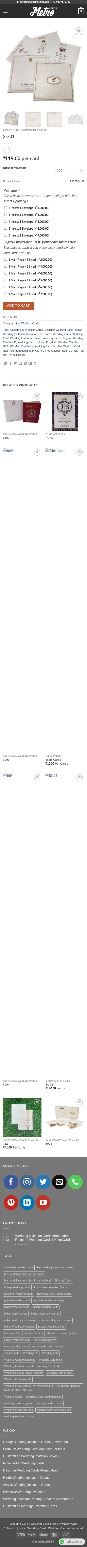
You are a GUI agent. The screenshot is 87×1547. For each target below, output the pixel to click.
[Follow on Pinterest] (11, 1202)
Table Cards (53, 759)
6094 (6, 1084)
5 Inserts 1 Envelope (28, 228)
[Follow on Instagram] (27, 1182)
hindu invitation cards (16, 1306)
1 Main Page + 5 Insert (30, 287)
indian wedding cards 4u (45, 1313)
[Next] (77, 67)
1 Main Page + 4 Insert (30, 280)
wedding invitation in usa (18, 1416)
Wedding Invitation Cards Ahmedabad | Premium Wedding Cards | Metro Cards (43, 1237)
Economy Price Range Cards (54, 1293)
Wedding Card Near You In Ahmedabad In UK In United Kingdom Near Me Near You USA (43, 350)
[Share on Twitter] (15, 363)
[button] (5, 11)
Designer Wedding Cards (59, 329)
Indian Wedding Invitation (19, 1326)
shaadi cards (11, 1353)
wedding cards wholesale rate (54, 1409)
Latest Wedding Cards (58, 334)
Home (7, 130)
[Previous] (9, 67)
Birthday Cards (63, 1280)
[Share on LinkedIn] (30, 363)
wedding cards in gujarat (18, 1403)
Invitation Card (34, 334)
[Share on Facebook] (10, 363)
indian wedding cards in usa (55, 1320)
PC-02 (50, 437)
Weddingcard (17, 354)
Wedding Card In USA (60, 1372)
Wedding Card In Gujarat (57, 338)
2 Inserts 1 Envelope (28, 208)
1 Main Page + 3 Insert (30, 273)
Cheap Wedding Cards (17, 1287)
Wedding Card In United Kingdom (37, 342)
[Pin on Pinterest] (25, 363)
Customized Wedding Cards (26, 329)
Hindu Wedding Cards (45, 1306)
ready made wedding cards (48, 1346)
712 (5, 1143)
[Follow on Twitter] (43, 1182)
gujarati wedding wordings (49, 1300)
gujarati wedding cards (17, 1300)
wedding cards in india (49, 1403)
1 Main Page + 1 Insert (30, 259)
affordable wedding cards (18, 1267)
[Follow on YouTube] (43, 1202)
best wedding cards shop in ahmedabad (27, 1280)
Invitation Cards (34, 1333)
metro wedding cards (16, 1346)
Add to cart (18, 305)
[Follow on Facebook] (11, 1182)
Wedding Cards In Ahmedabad (43, 1396)
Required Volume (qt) (15, 168)
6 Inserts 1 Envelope (28, 235)
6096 (6, 759)
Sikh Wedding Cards (31, 130)
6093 (49, 1143)
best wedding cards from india (54, 1267)
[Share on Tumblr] (35, 363)
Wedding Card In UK (49, 1366)
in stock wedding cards (51, 1326)
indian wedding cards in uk (19, 1320)
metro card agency (45, 1339)
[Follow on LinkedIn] (27, 1202)
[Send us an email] (59, 1182)
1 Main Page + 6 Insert (30, 294)
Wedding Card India (21, 346)
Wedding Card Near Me (48, 346)
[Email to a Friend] (20, 363)
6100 (6, 437)
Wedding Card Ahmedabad (25, 338)
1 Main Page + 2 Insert (30, 266)
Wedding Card (50, 1353)
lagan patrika (68, 1333)
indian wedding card (15, 1313)
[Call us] (75, 1182)
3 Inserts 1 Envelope (28, 214)
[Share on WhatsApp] (5, 363)
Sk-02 (49, 1084)
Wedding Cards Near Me (18, 1409)
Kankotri (52, 1333)
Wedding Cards (13, 1396)
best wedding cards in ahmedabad (24, 1274)
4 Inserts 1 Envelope (28, 221)
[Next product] (6, 150)
